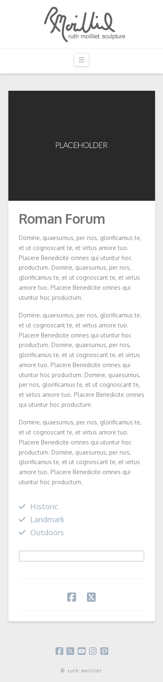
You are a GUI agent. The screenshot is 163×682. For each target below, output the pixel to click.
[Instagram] (93, 651)
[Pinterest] (104, 651)
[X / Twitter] (70, 651)
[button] (81, 60)
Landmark (47, 519)
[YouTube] (81, 651)
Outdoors (47, 532)
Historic (44, 506)
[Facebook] (59, 651)
